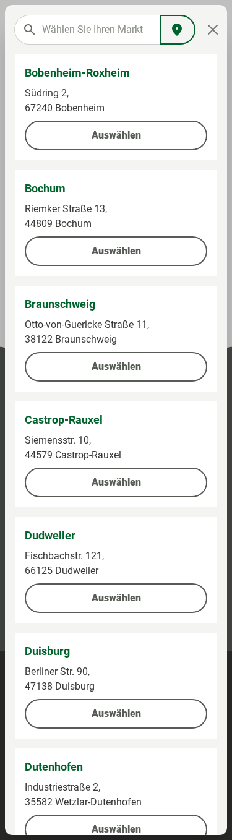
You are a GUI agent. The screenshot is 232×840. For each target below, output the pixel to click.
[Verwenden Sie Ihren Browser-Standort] (177, 30)
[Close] (212, 30)
